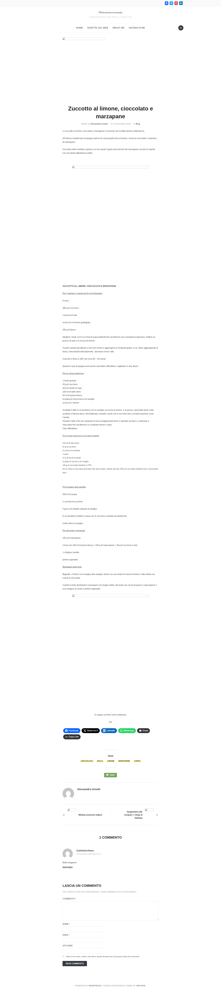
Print (112, 775)
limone (110, 761)
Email (66, 935)
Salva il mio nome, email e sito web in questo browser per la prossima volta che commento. (103, 956)
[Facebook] (166, 3)
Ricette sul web (97, 27)
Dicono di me (137, 27)
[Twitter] (171, 3)
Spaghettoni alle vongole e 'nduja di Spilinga (133, 815)
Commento (69, 899)
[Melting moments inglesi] (72, 815)
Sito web (68, 946)
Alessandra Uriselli (99, 124)
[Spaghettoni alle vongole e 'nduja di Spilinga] (149, 815)
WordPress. (95, 986)
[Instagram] (176, 3)
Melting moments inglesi (90, 815)
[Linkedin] (181, 3)
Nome (66, 924)
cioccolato (87, 761)
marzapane (124, 761)
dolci (100, 761)
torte (137, 761)
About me (118, 27)
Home (79, 27)
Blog (138, 124)
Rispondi (68, 867)
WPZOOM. (141, 986)
